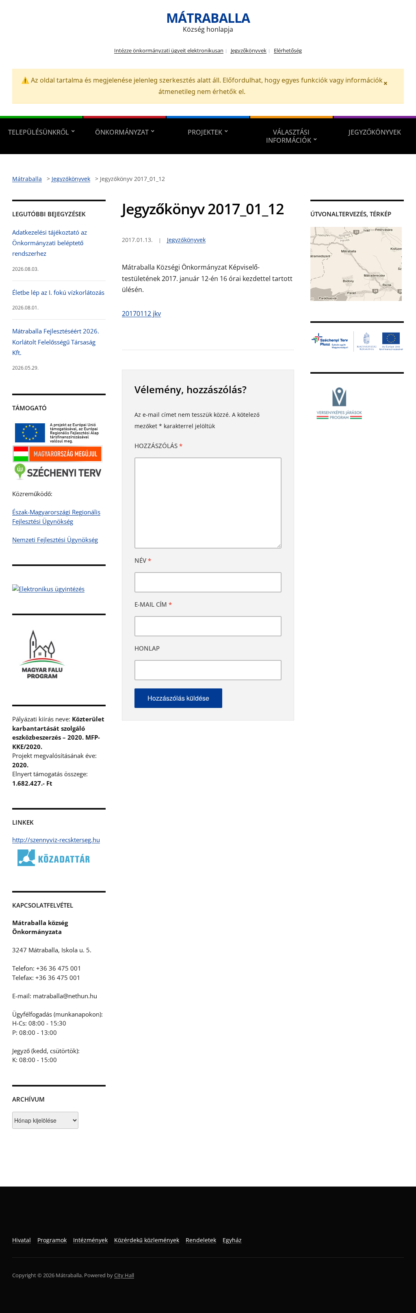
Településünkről (38, 132)
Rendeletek (201, 1240)
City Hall (124, 1275)
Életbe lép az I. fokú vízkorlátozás (58, 292)
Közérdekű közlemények (146, 1240)
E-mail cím (153, 604)
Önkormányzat (122, 132)
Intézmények (90, 1240)
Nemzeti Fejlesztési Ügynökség (55, 540)
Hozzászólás (158, 446)
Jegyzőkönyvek (248, 50)
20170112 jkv (141, 313)
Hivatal (21, 1240)
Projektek (205, 132)
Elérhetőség (288, 50)
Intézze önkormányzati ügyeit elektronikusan (168, 50)
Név (142, 560)
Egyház (232, 1240)
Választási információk (288, 136)
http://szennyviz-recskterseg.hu (56, 840)
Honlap (147, 648)
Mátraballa (208, 17)
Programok (52, 1240)
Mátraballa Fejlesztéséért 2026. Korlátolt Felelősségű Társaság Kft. (55, 342)
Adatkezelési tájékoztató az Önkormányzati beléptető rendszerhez (49, 243)
